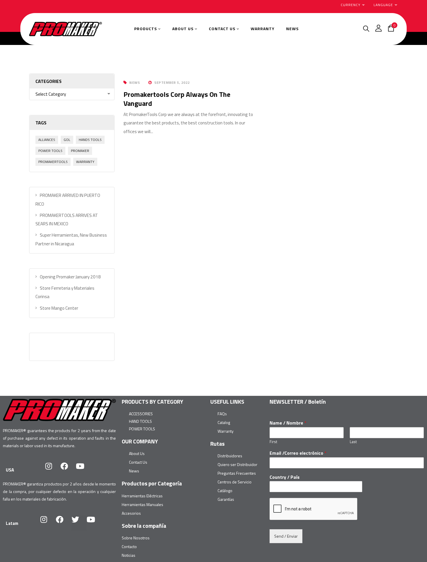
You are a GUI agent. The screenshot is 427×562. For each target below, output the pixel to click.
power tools (50, 150)
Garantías (226, 499)
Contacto (129, 546)
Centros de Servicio (235, 482)
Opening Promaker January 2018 (70, 276)
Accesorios (131, 513)
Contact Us (138, 462)
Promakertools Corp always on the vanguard (176, 98)
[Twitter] (79, 523)
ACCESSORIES (141, 414)
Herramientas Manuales (142, 504)
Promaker (80, 150)
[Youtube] (83, 469)
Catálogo (225, 490)
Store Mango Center (59, 308)
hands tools (90, 139)
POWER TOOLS (142, 429)
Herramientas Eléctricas (142, 496)
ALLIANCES (46, 139)
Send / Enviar (286, 536)
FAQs (222, 414)
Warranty (226, 431)
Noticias (128, 555)
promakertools (53, 161)
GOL (67, 139)
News (134, 82)
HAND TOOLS (140, 421)
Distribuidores (230, 456)
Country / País (284, 477)
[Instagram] (52, 469)
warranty (85, 161)
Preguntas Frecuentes (237, 473)
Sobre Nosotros (136, 538)
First (273, 441)
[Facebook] (68, 469)
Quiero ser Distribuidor (237, 464)
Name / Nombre (288, 423)
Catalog (224, 422)
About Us (137, 453)
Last (353, 441)
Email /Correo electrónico (298, 453)
